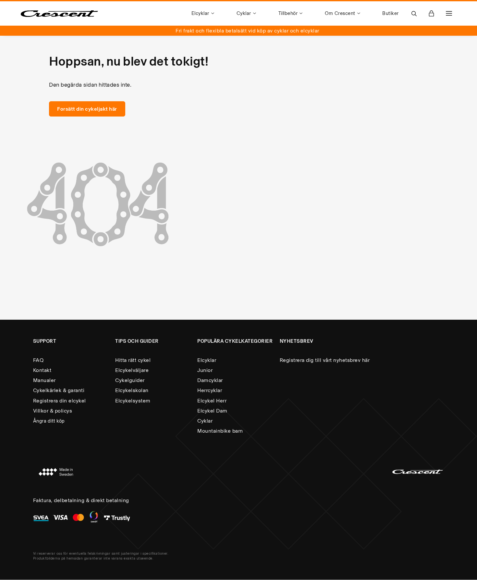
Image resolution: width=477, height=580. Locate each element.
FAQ (38, 360)
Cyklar (205, 421)
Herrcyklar (209, 390)
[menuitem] (204, 13)
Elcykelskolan (132, 390)
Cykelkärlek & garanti (59, 390)
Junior (205, 370)
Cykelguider (130, 380)
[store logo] (59, 14)
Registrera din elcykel (59, 401)
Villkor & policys (52, 411)
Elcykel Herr (211, 401)
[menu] (295, 13)
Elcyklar (206, 360)
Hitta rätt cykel (133, 360)
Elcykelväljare (132, 370)
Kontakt (42, 370)
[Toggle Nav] (449, 13)
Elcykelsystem (133, 401)
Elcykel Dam (212, 411)
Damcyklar (210, 380)
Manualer (44, 380)
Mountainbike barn (220, 431)
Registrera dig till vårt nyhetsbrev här (325, 360)
